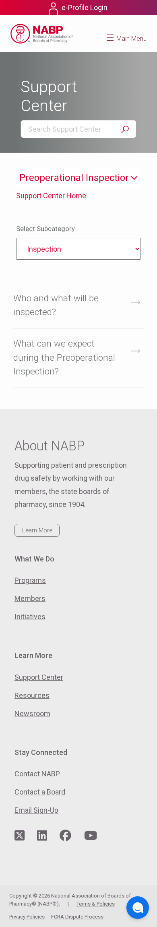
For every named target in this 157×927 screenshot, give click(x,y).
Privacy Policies (27, 917)
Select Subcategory (45, 229)
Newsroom (32, 713)
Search (124, 129)
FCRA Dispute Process (77, 917)
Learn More (37, 530)
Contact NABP (37, 773)
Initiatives (29, 616)
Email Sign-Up (36, 810)
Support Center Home (51, 195)
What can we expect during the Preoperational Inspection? (64, 357)
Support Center (38, 677)
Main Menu (131, 38)
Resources (32, 695)
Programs (30, 580)
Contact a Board (39, 792)
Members (29, 598)
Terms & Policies (95, 904)
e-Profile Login (84, 7)
